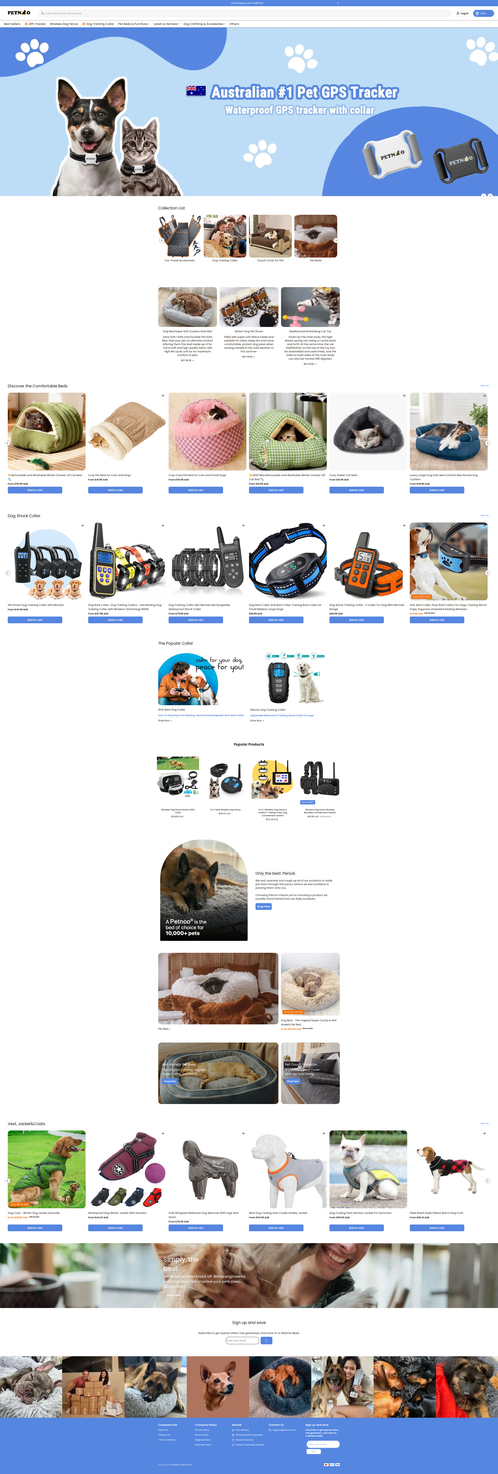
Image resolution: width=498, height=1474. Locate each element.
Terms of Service (167, 1439)
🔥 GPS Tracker (35, 24)
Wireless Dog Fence (64, 24)
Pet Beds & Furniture (133, 24)
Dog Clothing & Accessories (203, 24)
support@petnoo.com (284, 1430)
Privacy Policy (202, 1430)
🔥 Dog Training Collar (98, 24)
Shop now (173, 1295)
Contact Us (164, 1435)
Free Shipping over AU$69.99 (247, 3)
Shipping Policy (203, 1439)
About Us (163, 1430)
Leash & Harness (166, 24)
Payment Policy (203, 1444)
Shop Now (263, 906)
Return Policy (202, 1435)
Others (234, 24)
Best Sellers (12, 24)
